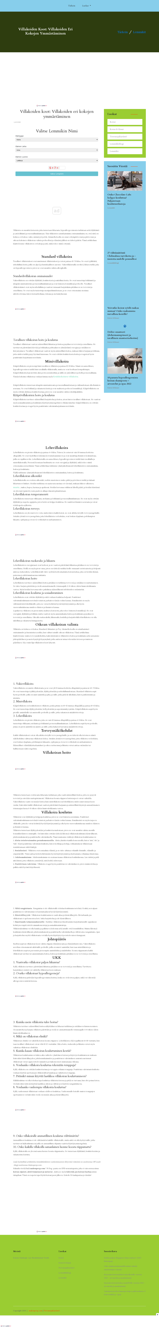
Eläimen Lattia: (21, 146)
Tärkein (71, 5)
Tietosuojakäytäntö (118, 136)
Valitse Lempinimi (56, 174)
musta (16, 487)
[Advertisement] (79, 87)
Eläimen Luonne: (21, 157)
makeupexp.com (35, 1311)
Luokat (85, 5)
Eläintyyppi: (19, 136)
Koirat (113, 121)
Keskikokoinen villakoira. (66, 376)
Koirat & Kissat (117, 129)
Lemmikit (139, 32)
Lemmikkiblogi (117, 143)
